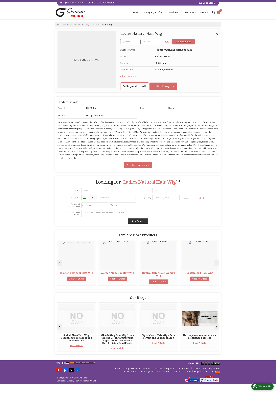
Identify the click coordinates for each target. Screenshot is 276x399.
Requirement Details (74, 213)
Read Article (76, 345)
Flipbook (170, 368)
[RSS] (217, 371)
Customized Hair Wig (199, 272)
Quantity (147, 198)
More (203, 12)
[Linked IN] (78, 370)
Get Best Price (183, 41)
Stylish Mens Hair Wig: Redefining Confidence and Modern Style (76, 338)
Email (149, 190)
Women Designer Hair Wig (76, 272)
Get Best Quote (76, 279)
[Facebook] (65, 370)
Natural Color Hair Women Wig (158, 274)
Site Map (208, 371)
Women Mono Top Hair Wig (117, 272)
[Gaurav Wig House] (70, 12)
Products (173, 12)
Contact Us (178, 371)
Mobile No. (75, 198)
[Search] (213, 12)
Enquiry (197, 371)
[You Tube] (58, 370)
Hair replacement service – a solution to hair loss (199, 336)
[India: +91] (85, 197)
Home (134, 12)
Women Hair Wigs (82, 24)
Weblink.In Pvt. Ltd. (88, 381)
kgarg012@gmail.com (73, 2)
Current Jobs (163, 371)
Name (77, 190)
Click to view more (129, 76)
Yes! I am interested (138, 165)
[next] (216, 263)
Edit (167, 42)
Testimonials (183, 368)
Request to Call (136, 86)
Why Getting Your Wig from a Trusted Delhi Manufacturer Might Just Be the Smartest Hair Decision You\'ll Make (117, 339)
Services (189, 12)
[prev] (59, 263)
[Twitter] (71, 370)
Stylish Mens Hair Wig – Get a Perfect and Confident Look (158, 336)
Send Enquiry (165, 86)
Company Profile (153, 12)
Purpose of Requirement (74, 205)
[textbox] (149, 41)
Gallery (196, 368)
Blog (189, 371)
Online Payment (146, 371)
